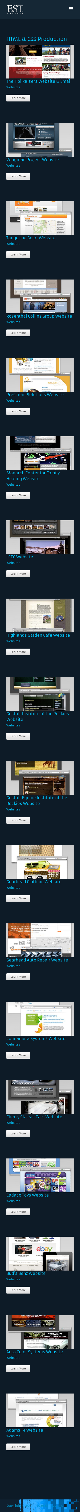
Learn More (18, 98)
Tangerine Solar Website (33, 214)
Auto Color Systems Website (33, 1328)
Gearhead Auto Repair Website (33, 937)
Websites (13, 87)
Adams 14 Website (33, 1407)
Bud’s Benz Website (33, 1250)
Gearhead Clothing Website (33, 858)
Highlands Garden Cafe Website (33, 612)
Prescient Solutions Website (33, 371)
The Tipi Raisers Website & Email (33, 58)
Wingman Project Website (33, 136)
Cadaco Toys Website (33, 1172)
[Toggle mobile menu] (71, 8)
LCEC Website (33, 534)
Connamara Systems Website (33, 1015)
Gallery (44, 58)
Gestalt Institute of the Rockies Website (33, 690)
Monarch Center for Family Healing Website (33, 447)
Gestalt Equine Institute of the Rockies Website (33, 772)
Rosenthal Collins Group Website (33, 293)
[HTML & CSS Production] (39, 61)
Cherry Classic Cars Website (33, 1093)
